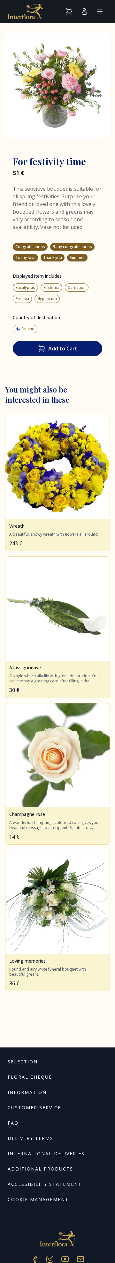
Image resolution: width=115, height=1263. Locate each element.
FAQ (13, 1123)
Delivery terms (30, 1138)
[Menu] (99, 11)
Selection (23, 1062)
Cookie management (38, 1199)
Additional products (40, 1169)
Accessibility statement (45, 1184)
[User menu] (84, 11)
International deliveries (46, 1153)
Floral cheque (30, 1077)
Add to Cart (62, 348)
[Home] (25, 11)
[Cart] (69, 11)
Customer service (34, 1108)
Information (27, 1092)
